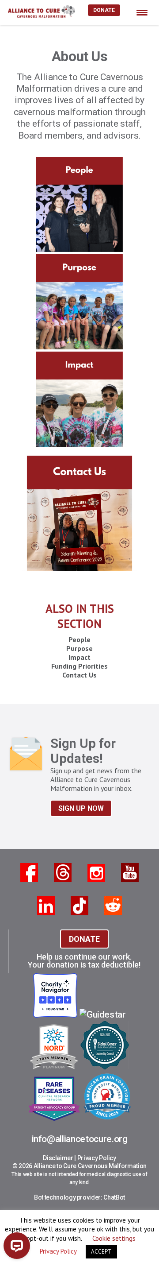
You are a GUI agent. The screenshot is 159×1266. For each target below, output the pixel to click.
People (79, 639)
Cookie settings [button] (114, 1238)
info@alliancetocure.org (80, 1139)
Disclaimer (58, 1157)
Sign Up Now (81, 808)
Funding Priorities (79, 666)
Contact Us (79, 674)
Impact (79, 657)
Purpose (79, 648)
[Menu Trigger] (142, 12)
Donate (104, 10)
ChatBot (114, 1197)
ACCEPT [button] (101, 1251)
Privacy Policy (96, 1157)
